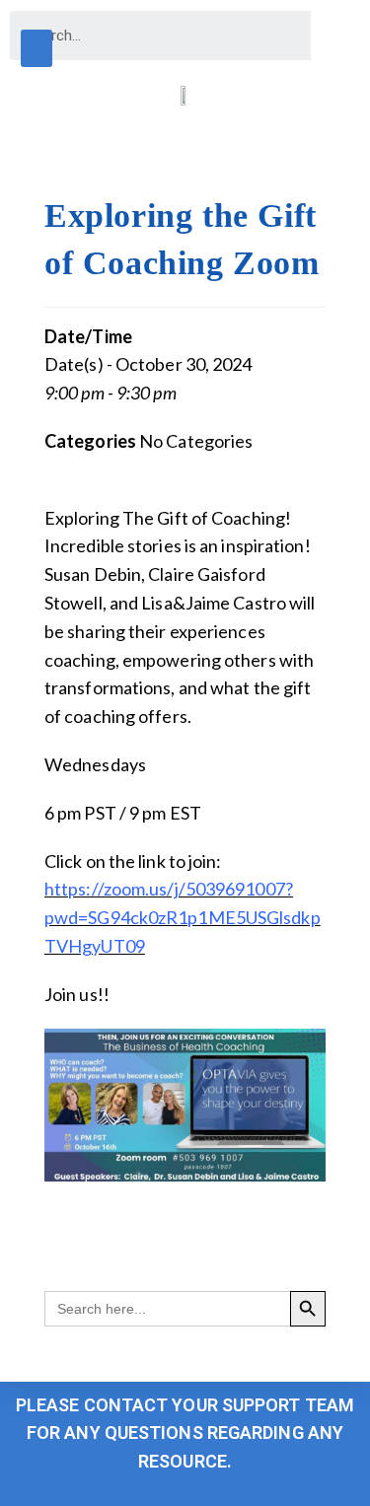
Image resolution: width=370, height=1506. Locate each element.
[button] (36, 48)
